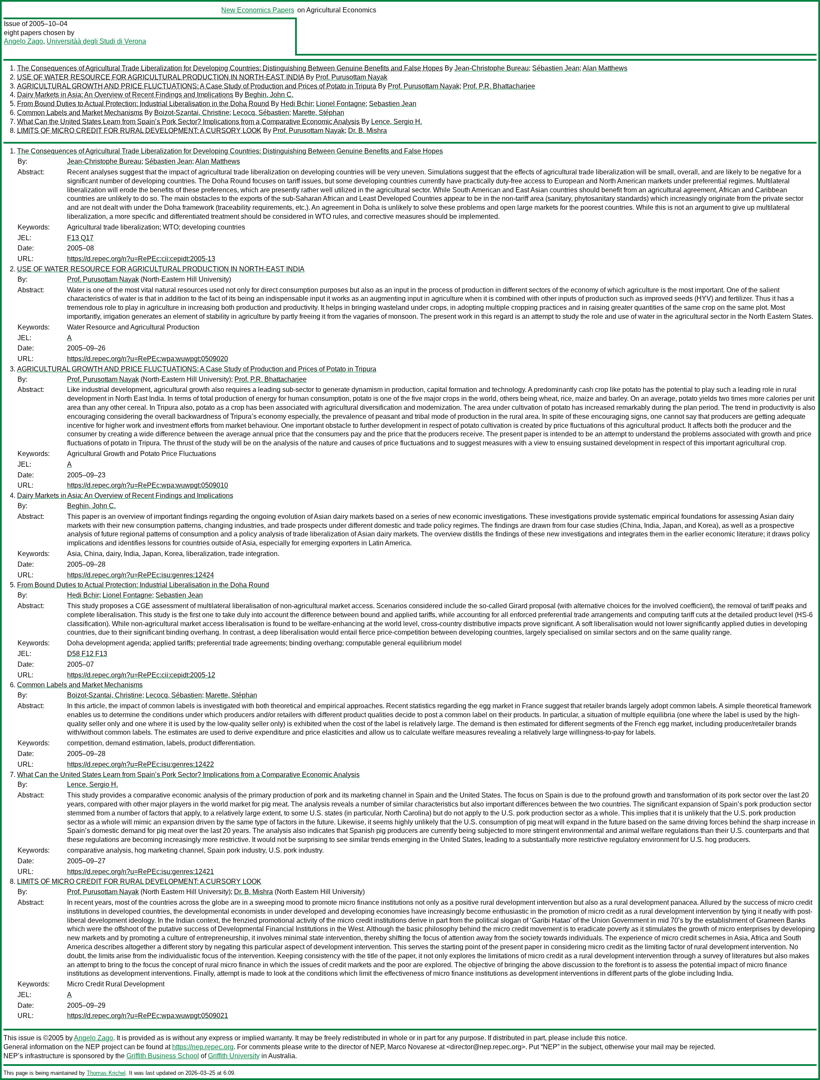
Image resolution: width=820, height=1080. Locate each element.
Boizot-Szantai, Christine (191, 112)
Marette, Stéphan (318, 112)
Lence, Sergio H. (396, 121)
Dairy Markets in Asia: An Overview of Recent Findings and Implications (125, 94)
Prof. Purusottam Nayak (351, 77)
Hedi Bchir (297, 103)
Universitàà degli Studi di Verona (96, 41)
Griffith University (234, 1055)
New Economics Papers (257, 10)
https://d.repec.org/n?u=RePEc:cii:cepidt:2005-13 (141, 258)
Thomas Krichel (106, 1073)
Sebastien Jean (392, 103)
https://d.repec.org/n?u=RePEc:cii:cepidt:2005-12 (141, 675)
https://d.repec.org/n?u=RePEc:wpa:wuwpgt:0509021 (147, 1015)
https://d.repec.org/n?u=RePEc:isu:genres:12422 (140, 764)
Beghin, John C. (269, 94)
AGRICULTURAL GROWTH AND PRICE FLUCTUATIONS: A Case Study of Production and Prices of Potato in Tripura (196, 86)
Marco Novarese (412, 1047)
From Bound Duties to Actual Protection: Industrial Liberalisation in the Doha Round (143, 103)
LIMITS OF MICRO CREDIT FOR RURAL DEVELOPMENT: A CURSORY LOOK (139, 130)
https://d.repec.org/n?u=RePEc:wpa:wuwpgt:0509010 (147, 485)
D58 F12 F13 (87, 653)
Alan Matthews (605, 68)
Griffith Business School (162, 1055)
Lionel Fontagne (341, 103)
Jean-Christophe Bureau (491, 68)
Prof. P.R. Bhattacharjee (499, 86)
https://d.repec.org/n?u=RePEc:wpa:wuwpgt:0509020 (147, 358)
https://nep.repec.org (203, 1047)
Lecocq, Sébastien (261, 112)
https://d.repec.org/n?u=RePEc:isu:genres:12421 (140, 871)
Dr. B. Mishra (367, 130)
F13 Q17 (80, 237)
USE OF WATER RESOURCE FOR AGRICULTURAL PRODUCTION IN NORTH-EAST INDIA (160, 77)
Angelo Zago (23, 41)
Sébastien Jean (556, 68)
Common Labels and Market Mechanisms (80, 112)
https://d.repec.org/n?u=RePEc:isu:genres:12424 (140, 575)
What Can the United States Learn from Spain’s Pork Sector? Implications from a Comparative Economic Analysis (188, 121)
